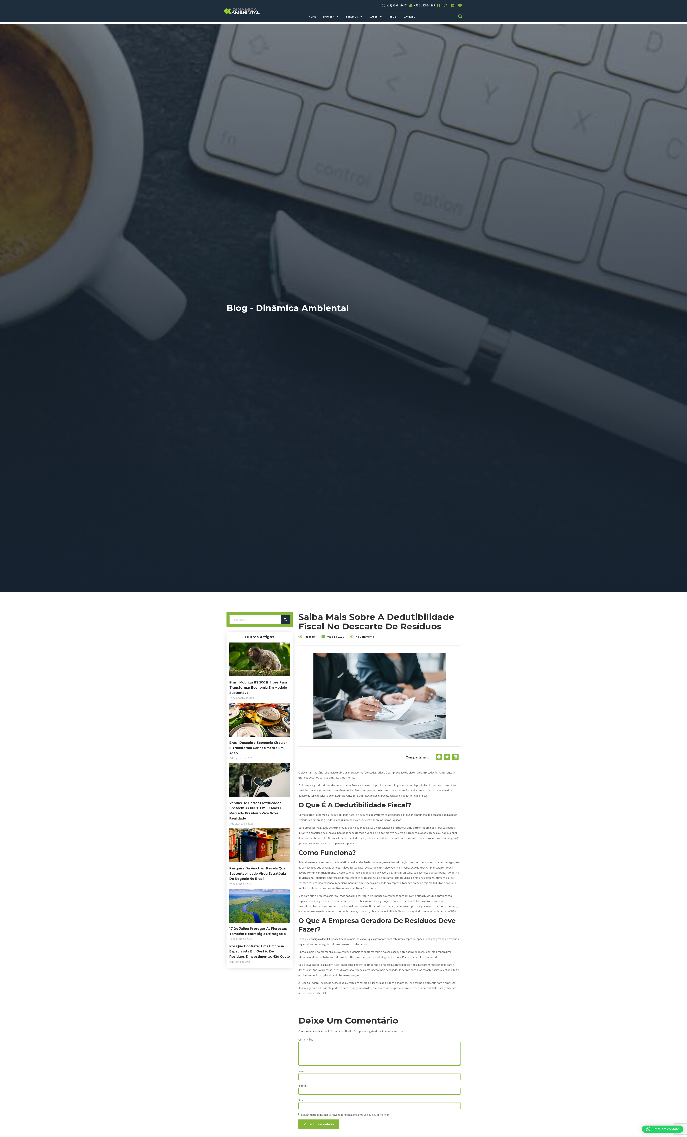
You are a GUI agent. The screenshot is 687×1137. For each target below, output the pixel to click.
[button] (460, 17)
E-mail (303, 1085)
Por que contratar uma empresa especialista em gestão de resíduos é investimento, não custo (259, 951)
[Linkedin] (453, 5)
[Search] (285, 619)
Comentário (306, 1039)
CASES (374, 16)
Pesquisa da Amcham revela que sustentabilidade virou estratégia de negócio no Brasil (257, 873)
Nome (303, 1071)
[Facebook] (438, 5)
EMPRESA (328, 16)
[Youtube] (460, 5)
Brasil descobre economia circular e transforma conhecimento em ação (258, 748)
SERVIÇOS (352, 16)
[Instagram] (445, 5)
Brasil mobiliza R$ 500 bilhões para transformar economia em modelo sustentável (258, 687)
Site (300, 1100)
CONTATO (409, 16)
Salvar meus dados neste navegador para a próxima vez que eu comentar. (345, 1114)
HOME (312, 16)
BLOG (392, 16)
